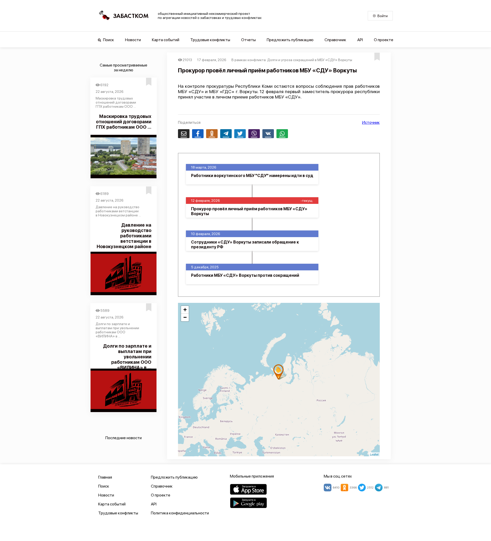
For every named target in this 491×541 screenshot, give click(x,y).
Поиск (108, 39)
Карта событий (165, 39)
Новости (133, 39)
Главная (105, 477)
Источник (371, 122)
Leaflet (374, 454)
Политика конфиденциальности (180, 513)
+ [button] (185, 309)
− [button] (185, 317)
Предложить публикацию (290, 39)
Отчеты (248, 39)
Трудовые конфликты (210, 39)
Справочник (335, 39)
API (360, 39)
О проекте (383, 39)
